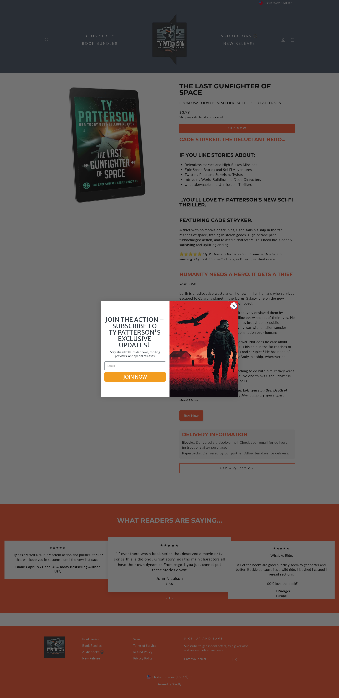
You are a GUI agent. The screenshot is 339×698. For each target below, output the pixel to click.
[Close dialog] (234, 306)
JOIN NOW (135, 377)
